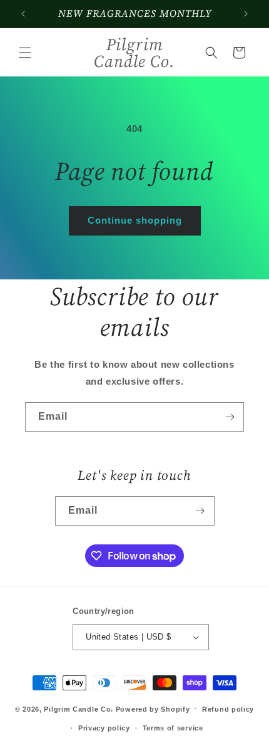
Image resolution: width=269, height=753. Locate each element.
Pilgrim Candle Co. (78, 708)
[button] (25, 52)
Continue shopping (135, 220)
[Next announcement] (246, 14)
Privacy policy (104, 728)
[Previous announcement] (23, 14)
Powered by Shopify (153, 708)
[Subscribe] (229, 417)
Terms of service (173, 728)
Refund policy (228, 709)
